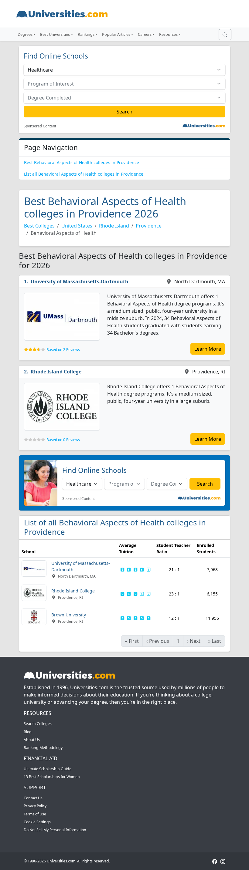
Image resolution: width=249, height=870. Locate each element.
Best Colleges (39, 225)
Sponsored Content (40, 126)
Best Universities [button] (55, 34)
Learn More (207, 349)
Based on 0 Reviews (63, 439)
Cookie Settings (37, 821)
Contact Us (33, 798)
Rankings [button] (86, 34)
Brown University (68, 615)
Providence (149, 225)
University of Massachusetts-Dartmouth (79, 281)
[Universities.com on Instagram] (222, 861)
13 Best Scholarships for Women (52, 776)
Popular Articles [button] (116, 34)
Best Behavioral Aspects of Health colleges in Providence (81, 162)
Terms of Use (35, 814)
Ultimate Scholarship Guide (47, 768)
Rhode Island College (56, 371)
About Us (32, 739)
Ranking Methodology (43, 747)
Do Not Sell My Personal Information (55, 829)
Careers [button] (145, 34)
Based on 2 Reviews (63, 349)
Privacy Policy (35, 805)
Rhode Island (114, 225)
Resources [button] (168, 34)
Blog (28, 731)
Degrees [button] (25, 34)
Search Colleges (38, 723)
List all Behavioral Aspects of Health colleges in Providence (83, 174)
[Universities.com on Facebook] (214, 861)
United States (76, 225)
